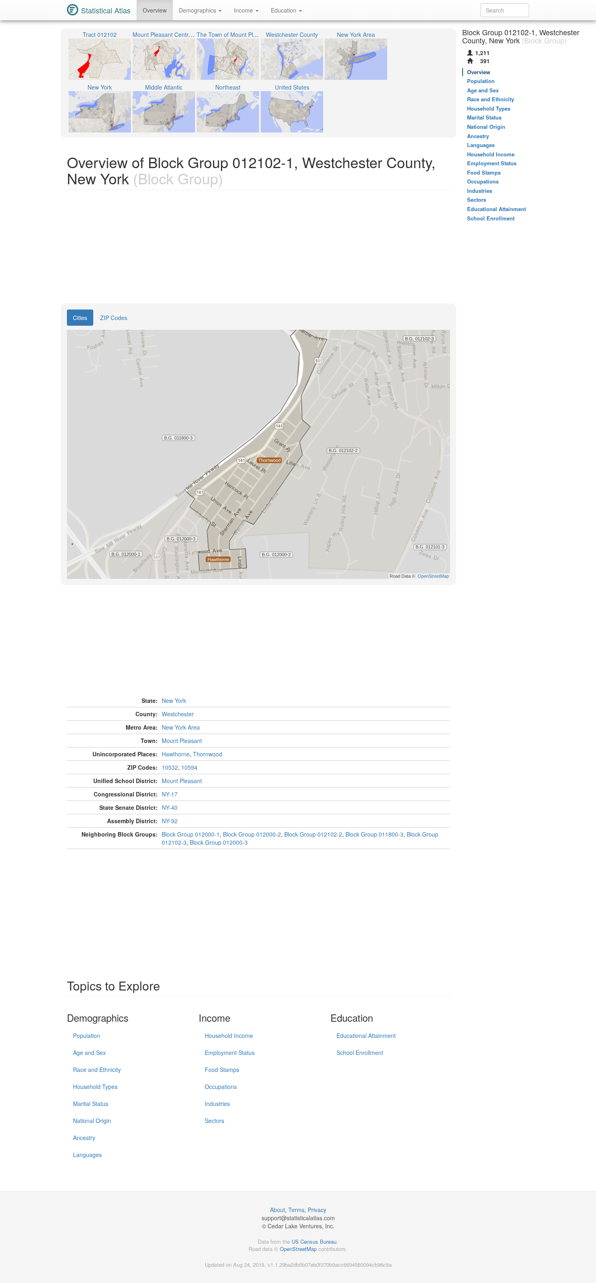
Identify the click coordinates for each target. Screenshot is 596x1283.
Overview (155, 10)
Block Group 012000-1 (191, 834)
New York (174, 700)
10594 (189, 767)
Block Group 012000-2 (252, 834)
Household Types (95, 1086)
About (277, 1210)
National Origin (92, 1120)
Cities (80, 318)
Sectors (214, 1120)
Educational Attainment (366, 1035)
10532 (170, 767)
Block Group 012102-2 (313, 834)
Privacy (317, 1210)
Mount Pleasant (182, 740)
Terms (296, 1210)
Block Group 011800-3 (374, 834)
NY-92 (170, 821)
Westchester (178, 714)
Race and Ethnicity (97, 1069)
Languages (87, 1155)
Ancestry (84, 1138)
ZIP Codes (113, 318)
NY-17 (170, 794)
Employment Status (230, 1052)
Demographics (198, 10)
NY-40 (170, 807)
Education (284, 10)
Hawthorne (176, 754)
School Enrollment (360, 1052)
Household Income (229, 1035)
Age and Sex (89, 1052)
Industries (217, 1103)
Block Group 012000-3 (219, 842)
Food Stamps (222, 1069)
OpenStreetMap (298, 1249)
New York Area (181, 727)
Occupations (221, 1086)
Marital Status (90, 1103)
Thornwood (207, 754)
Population (86, 1035)
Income (244, 10)
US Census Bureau (314, 1241)
